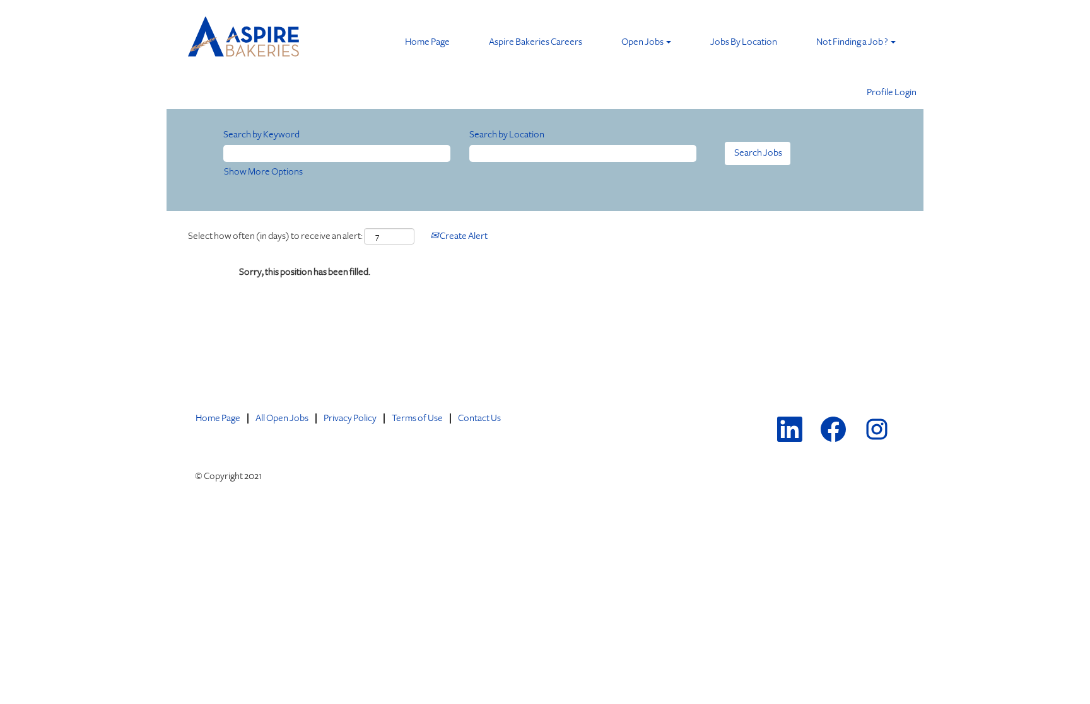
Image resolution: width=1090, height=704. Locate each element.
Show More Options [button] (263, 172)
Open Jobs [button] (643, 42)
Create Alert (463, 236)
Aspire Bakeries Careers (535, 42)
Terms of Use (417, 418)
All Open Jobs (281, 418)
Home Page (427, 42)
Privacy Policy (350, 418)
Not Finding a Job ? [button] (852, 42)
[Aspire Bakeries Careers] (244, 39)
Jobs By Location (743, 42)
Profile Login (892, 92)
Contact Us (479, 418)
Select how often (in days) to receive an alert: (275, 236)
